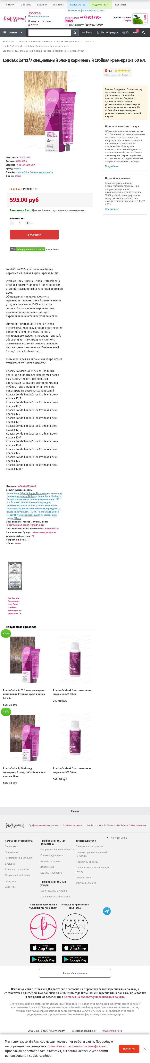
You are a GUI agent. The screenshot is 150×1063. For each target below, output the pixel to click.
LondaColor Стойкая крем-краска (35, 172)
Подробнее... (53, 249)
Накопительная (121, 17)
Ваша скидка (12, 852)
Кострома (44, 16)
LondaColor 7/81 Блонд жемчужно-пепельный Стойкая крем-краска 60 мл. (24, 694)
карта (127, 20)
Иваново (33, 16)
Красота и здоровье (51, 872)
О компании (11, 846)
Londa (17, 168)
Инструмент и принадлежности (57, 849)
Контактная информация (18, 858)
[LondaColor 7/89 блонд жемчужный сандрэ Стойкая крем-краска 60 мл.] (25, 738)
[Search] (75, 32)
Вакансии (10, 887)
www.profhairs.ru (112, 1030)
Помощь (72, 10)
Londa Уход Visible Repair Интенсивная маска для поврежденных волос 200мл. (33, 515)
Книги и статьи (84, 877)
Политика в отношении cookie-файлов (76, 1046)
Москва (34, 13)
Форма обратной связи (17, 875)
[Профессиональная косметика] (14, 18)
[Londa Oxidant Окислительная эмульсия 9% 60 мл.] (75, 738)
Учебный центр (119, 837)
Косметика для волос (51, 855)
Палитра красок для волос (90, 846)
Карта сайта (98, 10)
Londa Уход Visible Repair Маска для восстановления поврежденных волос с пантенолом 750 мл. (34, 508)
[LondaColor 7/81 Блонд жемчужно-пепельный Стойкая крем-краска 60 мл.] (25, 660)
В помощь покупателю (17, 869)
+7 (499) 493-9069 (92, 24)
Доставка (10, 863)
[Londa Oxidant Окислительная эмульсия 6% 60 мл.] (75, 660)
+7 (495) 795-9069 (82, 19)
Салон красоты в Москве (53, 890)
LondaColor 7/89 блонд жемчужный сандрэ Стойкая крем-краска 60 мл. (24, 772)
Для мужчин (47, 867)
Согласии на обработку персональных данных (94, 997)
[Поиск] (143, 32)
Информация (84, 10)
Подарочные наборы (87, 861)
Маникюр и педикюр (51, 861)
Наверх (75, 811)
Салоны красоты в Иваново (55, 896)
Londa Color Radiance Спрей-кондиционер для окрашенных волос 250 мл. (34, 499)
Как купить (10, 881)
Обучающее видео (86, 883)
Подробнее (111, 166)
